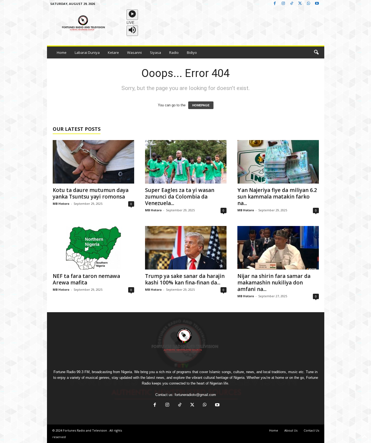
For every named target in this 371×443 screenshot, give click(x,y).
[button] (316, 52)
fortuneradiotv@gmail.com (195, 395)
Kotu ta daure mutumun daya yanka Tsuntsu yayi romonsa (90, 193)
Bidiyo (192, 52)
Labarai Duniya (87, 52)
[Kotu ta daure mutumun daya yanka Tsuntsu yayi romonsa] (93, 162)
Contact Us (311, 430)
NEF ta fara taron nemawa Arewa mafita (86, 279)
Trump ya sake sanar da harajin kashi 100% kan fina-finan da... (185, 279)
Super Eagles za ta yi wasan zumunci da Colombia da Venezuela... (179, 197)
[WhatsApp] (308, 3)
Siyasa (155, 52)
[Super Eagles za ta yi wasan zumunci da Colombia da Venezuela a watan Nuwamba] (186, 162)
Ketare (113, 52)
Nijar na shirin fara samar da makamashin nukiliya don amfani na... (273, 282)
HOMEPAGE (200, 105)
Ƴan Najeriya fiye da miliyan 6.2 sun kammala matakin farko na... (277, 197)
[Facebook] (275, 3)
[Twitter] (300, 3)
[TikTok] (291, 3)
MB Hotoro (61, 204)
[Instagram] (283, 3)
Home (62, 52)
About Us (290, 430)
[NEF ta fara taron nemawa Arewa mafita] (93, 247)
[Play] (132, 15)
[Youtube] (317, 3)
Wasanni (134, 52)
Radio (174, 52)
